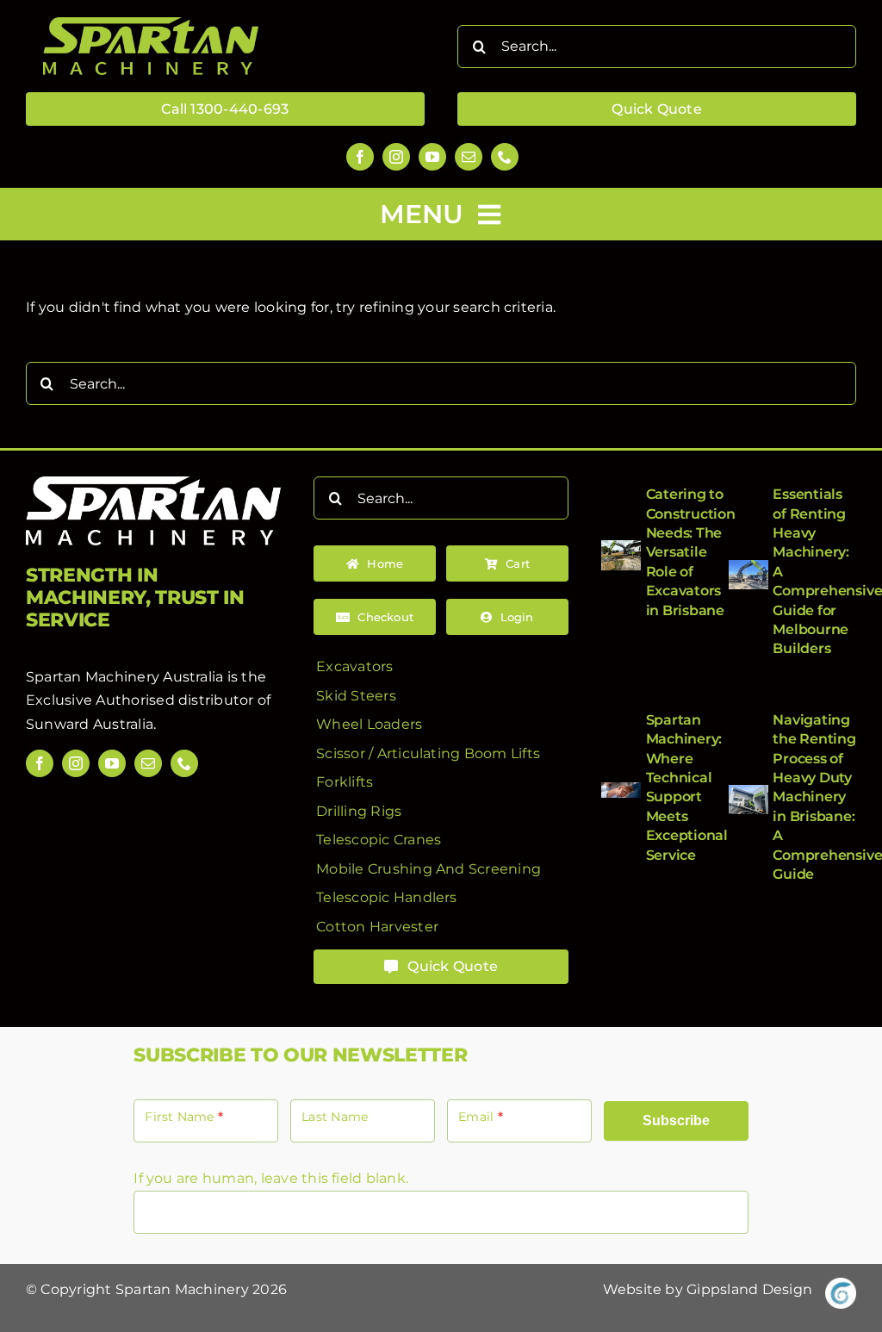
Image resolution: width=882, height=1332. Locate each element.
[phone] (505, 157)
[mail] (468, 157)
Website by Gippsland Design (707, 1289)
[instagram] (396, 157)
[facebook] (360, 157)
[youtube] (432, 157)
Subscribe (676, 1120)
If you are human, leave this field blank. (271, 1178)
